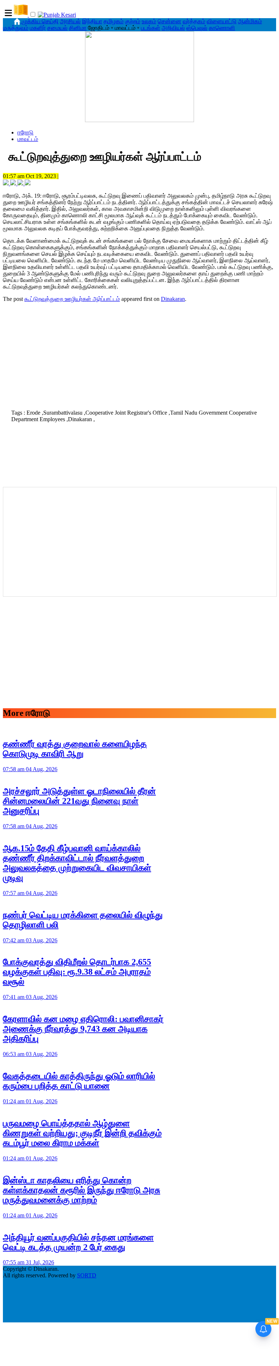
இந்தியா (92, 21)
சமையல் (57, 28)
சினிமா (77, 28)
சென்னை (169, 21)
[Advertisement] (139, 353)
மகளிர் (38, 28)
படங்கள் (150, 28)
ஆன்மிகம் (250, 21)
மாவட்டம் (27, 139)
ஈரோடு (25, 132)
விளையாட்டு (221, 21)
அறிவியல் (173, 28)
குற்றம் (132, 21)
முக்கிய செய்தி (40, 21)
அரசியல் (70, 21)
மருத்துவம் (15, 28)
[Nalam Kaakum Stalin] (139, 120)
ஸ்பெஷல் (196, 28)
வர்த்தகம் (194, 21)
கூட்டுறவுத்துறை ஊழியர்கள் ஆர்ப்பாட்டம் (72, 299)
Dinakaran (173, 299)
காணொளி (222, 28)
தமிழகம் (114, 21)
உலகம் (149, 21)
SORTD (86, 1275)
